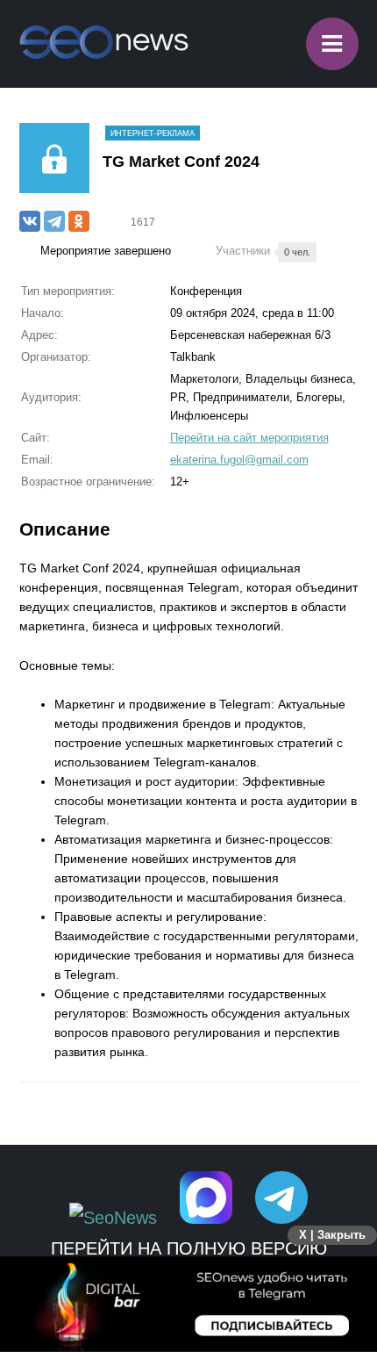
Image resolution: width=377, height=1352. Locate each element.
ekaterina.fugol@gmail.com (239, 459)
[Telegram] (54, 221)
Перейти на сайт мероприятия (249, 437)
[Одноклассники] (78, 221)
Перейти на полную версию (189, 1248)
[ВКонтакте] (29, 221)
